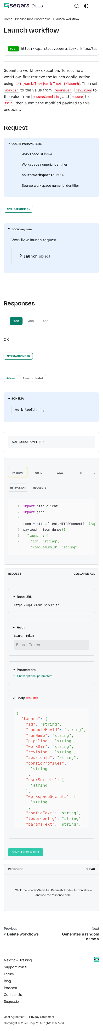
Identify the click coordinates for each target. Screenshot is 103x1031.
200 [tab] (16, 321)
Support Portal (15, 967)
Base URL (24, 597)
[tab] (11, 378)
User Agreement (14, 1017)
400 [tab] (31, 321)
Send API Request (25, 852)
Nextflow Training (18, 960)
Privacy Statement (41, 1017)
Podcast (10, 988)
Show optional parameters (34, 676)
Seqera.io (11, 1001)
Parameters (26, 670)
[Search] (76, 6)
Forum (9, 974)
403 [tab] (45, 321)
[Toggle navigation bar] (95, 6)
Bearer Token (24, 635)
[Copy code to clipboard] (89, 505)
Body (27, 698)
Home (8, 19)
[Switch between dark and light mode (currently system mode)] (86, 6)
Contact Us (13, 994)
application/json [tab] (18, 209)
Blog (7, 981)
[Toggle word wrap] (80, 505)
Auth (21, 627)
